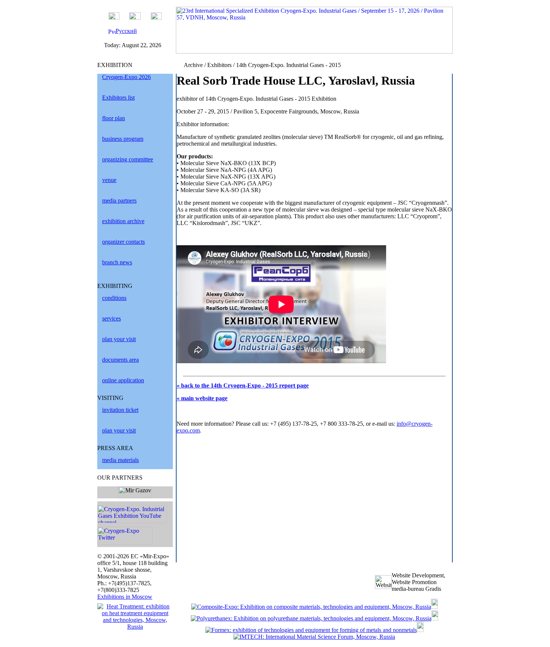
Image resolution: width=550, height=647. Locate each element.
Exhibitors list (118, 97)
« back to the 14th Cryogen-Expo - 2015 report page (243, 385)
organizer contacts (123, 242)
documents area (120, 359)
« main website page (202, 398)
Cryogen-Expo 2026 (126, 77)
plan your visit (119, 339)
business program (122, 139)
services (111, 318)
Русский (126, 31)
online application (123, 380)
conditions (114, 298)
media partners (119, 200)
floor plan (113, 118)
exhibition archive (123, 221)
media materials (120, 460)
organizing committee (127, 159)
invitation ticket (120, 410)
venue (109, 180)
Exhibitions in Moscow (124, 596)
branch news (117, 262)
